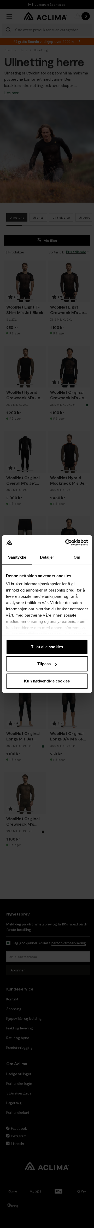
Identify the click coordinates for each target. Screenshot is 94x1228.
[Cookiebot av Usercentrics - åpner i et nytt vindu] (66, 542)
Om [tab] (77, 557)
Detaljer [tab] (47, 557)
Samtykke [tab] (17, 557)
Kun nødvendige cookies (47, 681)
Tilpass (44, 664)
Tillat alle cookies (47, 646)
